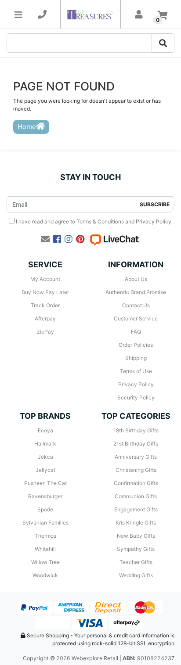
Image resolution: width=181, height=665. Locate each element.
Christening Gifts (136, 470)
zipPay (45, 331)
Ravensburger (45, 496)
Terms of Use (136, 371)
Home (27, 126)
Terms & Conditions (100, 221)
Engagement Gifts (136, 509)
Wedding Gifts (136, 575)
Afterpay (45, 318)
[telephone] (42, 14)
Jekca (45, 456)
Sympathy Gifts (136, 549)
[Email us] (45, 239)
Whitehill (45, 549)
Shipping (136, 358)
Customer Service (136, 318)
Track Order (45, 305)
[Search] (163, 43)
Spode (45, 509)
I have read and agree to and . (93, 221)
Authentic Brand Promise (135, 292)
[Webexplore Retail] (90, 14)
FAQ (136, 331)
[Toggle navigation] (18, 14)
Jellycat (45, 470)
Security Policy (136, 397)
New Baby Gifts (136, 535)
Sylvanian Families (45, 522)
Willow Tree (45, 562)
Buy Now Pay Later (45, 292)
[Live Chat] (114, 239)
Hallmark (45, 443)
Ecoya (45, 430)
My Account (45, 279)
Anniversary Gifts (136, 456)
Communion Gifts (136, 496)
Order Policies (136, 344)
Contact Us (136, 305)
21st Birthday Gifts (135, 443)
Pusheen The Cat (45, 483)
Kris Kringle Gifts (136, 522)
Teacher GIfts (135, 562)
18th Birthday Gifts (136, 430)
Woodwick (45, 575)
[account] (139, 14)
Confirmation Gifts (136, 483)
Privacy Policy (153, 221)
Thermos (45, 535)
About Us (136, 279)
